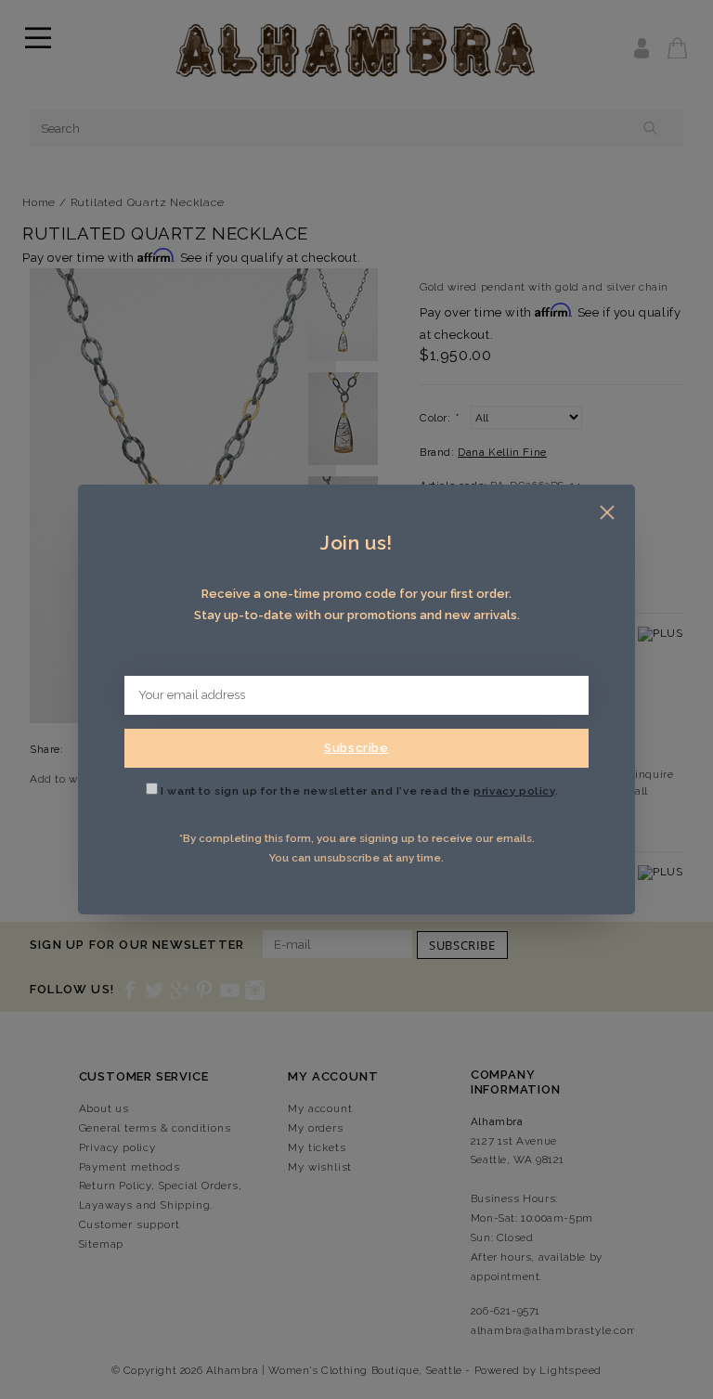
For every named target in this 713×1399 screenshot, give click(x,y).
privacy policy (513, 790)
